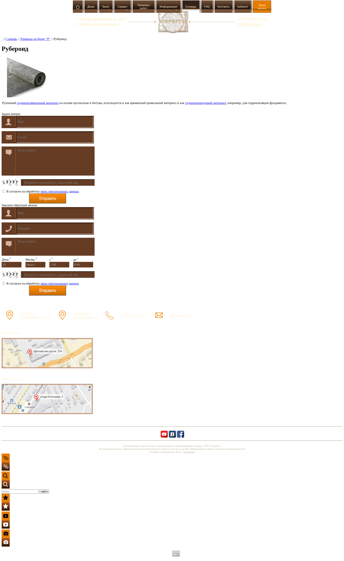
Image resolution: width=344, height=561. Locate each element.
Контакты (224, 6)
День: (6, 259)
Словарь (190, 6)
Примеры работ (143, 6)
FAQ (207, 6)
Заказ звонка (262, 6)
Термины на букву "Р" (35, 39)
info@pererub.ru (180, 315)
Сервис (122, 6)
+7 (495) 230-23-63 (132, 315)
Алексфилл (188, 452)
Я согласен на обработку (42, 191)
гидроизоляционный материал (38, 103)
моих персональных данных (60, 191)
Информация (168, 6)
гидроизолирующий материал (205, 103)
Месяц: (31, 259)
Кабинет (242, 6)
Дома (90, 6)
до (76, 259)
